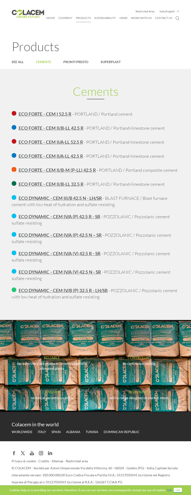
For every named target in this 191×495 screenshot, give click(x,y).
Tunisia (92, 432)
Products (83, 18)
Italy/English (167, 11)
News (123, 18)
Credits (44, 461)
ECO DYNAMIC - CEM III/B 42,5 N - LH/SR (60, 198)
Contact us (163, 18)
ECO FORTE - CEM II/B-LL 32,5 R (51, 184)
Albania (73, 432)
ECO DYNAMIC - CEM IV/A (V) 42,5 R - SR (59, 253)
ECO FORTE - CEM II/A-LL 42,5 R (51, 156)
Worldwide (22, 432)
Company (65, 18)
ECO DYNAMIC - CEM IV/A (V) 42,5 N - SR (60, 272)
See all (18, 62)
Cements (43, 62)
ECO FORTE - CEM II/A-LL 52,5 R (51, 142)
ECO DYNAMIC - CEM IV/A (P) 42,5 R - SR (59, 216)
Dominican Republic (122, 432)
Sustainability (105, 18)
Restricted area (77, 461)
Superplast (111, 62)
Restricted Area (145, 11)
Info (169, 490)
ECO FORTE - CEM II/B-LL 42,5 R (51, 128)
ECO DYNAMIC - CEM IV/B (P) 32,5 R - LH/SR (63, 290)
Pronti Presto (75, 62)
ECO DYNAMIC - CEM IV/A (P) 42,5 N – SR (60, 235)
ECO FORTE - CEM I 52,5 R (45, 114)
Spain (56, 432)
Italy (42, 432)
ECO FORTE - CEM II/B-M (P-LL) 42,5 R (57, 170)
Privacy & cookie (24, 461)
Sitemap (58, 461)
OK (178, 490)
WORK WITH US (141, 18)
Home (50, 18)
